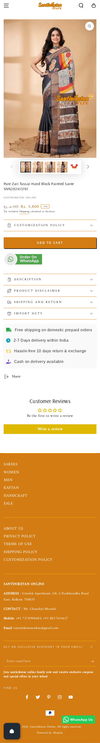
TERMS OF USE (18, 544)
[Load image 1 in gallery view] (25, 167)
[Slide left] (12, 167)
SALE (8, 503)
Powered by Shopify (50, 733)
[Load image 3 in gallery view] (50, 167)
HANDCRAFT (15, 495)
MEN (8, 480)
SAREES (11, 464)
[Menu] (6, 5)
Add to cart (50, 242)
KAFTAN (11, 487)
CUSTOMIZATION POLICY (28, 559)
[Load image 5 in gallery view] (74, 167)
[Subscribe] (93, 661)
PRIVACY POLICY (19, 536)
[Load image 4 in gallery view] (62, 167)
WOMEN (11, 472)
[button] (81, 5)
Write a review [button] (50, 429)
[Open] (12, 731)
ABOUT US (13, 528)
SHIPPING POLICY (20, 552)
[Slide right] (88, 167)
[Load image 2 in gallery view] (38, 167)
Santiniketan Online (20, 198)
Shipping (24, 211)
